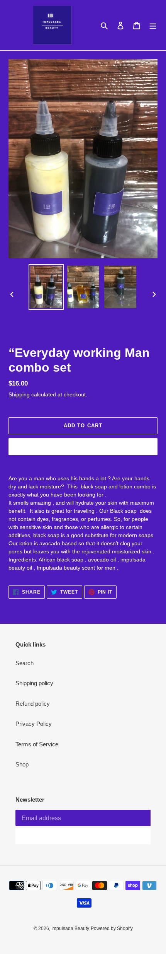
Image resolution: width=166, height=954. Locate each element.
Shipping (19, 394)
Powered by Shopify (112, 928)
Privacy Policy (33, 723)
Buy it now (83, 446)
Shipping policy (34, 683)
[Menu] (153, 25)
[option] (46, 287)
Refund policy (32, 703)
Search (24, 663)
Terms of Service (36, 744)
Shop (22, 764)
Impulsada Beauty (70, 928)
